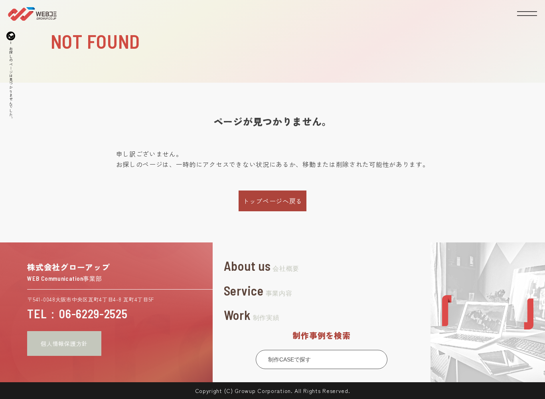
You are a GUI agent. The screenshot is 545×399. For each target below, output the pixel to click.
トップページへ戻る (272, 201)
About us (261, 265)
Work (252, 314)
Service (258, 290)
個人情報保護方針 (64, 343)
